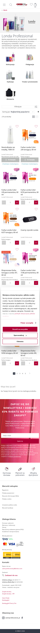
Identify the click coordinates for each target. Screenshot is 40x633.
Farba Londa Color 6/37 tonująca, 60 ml (9, 231)
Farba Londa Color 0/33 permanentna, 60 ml (30, 192)
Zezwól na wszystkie (20, 329)
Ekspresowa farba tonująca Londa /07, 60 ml (9, 272)
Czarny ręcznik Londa (29, 230)
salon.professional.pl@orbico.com (12, 568)
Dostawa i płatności (8, 523)
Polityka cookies (7, 499)
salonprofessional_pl (12, 618)
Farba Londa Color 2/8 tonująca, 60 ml (28, 148)
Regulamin (5, 490)
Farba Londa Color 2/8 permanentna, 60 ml (9, 192)
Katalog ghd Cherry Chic (9, 603)
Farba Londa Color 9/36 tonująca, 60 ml (9, 352)
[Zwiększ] (17, 202)
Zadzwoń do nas (11, 575)
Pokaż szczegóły (27, 323)
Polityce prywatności (15, 456)
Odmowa (20, 341)
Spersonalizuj (19, 335)
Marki (5, 10)
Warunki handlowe (7, 508)
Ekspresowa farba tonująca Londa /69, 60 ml (29, 353)
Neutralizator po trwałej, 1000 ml (8, 148)
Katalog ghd (5, 600)
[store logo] (21, 5)
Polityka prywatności (8, 493)
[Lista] (33, 116)
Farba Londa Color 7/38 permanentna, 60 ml (30, 272)
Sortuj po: (6, 112)
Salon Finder (5, 598)
